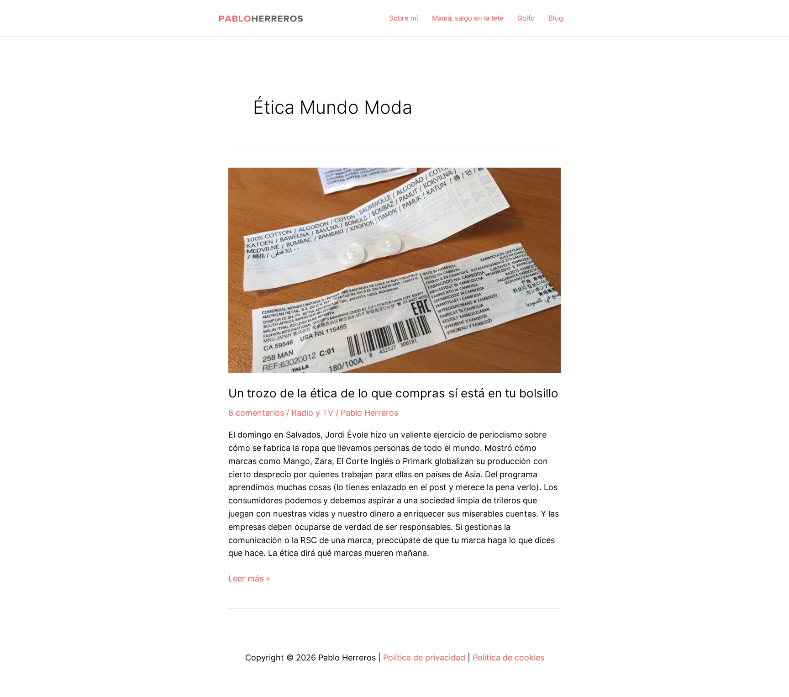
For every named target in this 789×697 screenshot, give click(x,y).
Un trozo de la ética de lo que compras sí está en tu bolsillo (393, 393)
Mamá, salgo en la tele (468, 18)
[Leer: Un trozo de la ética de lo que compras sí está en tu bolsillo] (394, 270)
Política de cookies (508, 657)
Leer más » (249, 579)
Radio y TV (312, 412)
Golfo (526, 18)
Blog (555, 18)
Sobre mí (403, 18)
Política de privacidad (424, 657)
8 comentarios (256, 412)
